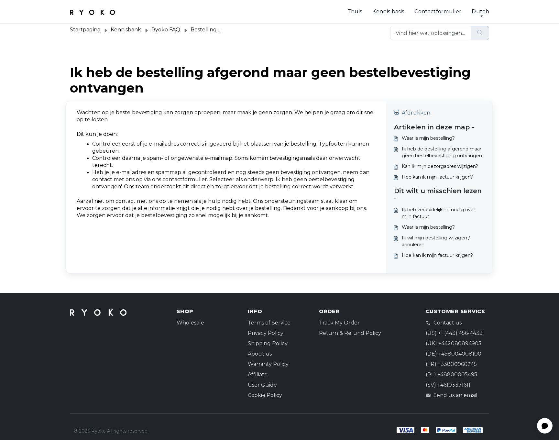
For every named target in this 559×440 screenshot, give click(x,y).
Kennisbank (126, 30)
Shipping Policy (268, 343)
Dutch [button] (480, 11)
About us (260, 354)
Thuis (354, 11)
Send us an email (455, 395)
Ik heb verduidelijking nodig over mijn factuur (438, 213)
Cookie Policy (265, 395)
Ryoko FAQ (165, 30)
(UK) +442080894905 (453, 343)
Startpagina (85, 30)
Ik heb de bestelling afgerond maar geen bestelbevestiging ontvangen (442, 152)
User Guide (262, 385)
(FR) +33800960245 (451, 364)
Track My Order (339, 323)
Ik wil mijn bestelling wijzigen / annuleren (436, 241)
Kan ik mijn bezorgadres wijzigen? (440, 166)
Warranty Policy (268, 364)
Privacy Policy (265, 333)
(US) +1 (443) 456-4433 (454, 333)
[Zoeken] (480, 33)
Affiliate (258, 374)
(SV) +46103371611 (448, 385)
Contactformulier (437, 11)
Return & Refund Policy (350, 333)
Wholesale (190, 323)
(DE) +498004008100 (453, 354)
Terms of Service (269, 323)
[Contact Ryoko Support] (92, 11)
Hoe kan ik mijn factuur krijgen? (437, 177)
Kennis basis (388, 11)
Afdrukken (416, 113)
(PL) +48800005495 (451, 374)
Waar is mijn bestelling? (428, 138)
